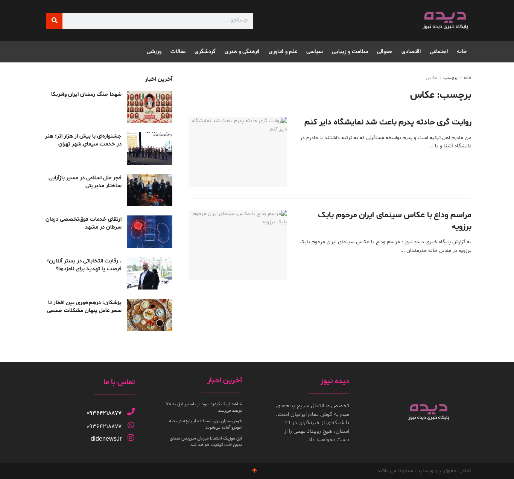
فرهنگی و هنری (242, 52)
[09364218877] (131, 411)
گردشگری (205, 52)
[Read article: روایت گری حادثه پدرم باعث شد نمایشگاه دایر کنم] (238, 152)
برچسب (450, 78)
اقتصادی (411, 52)
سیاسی (314, 52)
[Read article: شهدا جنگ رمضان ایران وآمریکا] (149, 107)
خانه (462, 52)
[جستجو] (54, 21)
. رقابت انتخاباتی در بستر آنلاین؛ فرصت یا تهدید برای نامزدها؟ (84, 265)
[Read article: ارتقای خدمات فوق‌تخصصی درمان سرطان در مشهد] (149, 231)
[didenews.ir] (131, 437)
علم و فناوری (283, 52)
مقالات (178, 52)
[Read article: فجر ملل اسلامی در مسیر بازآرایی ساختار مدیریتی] (149, 190)
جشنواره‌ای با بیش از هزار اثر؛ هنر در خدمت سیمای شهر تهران (83, 140)
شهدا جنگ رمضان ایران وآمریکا (86, 95)
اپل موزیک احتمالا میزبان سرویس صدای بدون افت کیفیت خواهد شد (206, 441)
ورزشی (154, 52)
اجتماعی (439, 52)
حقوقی (384, 52)
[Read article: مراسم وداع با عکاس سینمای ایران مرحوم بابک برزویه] (238, 245)
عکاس (431, 78)
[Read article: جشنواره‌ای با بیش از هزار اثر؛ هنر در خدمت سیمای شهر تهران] (149, 148)
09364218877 (104, 413)
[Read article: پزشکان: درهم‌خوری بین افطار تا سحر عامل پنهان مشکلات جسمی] (149, 315)
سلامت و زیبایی (350, 52)
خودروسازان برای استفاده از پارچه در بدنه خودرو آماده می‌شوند (205, 424)
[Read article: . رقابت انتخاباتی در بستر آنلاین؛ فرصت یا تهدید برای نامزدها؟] (149, 273)
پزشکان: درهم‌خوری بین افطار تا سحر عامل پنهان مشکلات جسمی (84, 307)
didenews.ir (106, 438)
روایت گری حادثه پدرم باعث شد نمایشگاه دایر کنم (387, 122)
